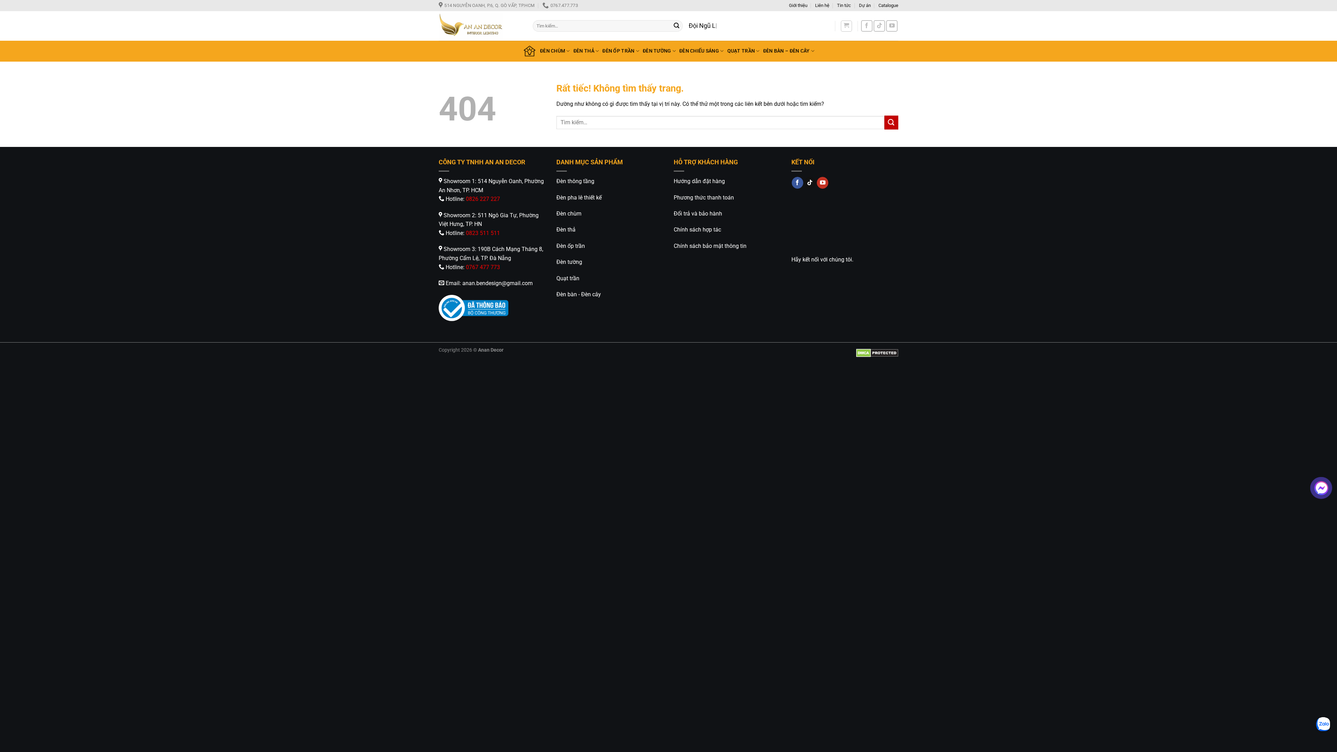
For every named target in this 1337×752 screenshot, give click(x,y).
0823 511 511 (483, 233)
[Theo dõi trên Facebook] (867, 26)
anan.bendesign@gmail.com (497, 283)
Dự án (865, 5)
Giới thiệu (798, 5)
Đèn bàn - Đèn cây (578, 294)
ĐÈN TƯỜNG (657, 51)
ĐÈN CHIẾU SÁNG (699, 51)
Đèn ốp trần (570, 246)
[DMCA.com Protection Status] (877, 352)
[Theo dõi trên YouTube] (892, 26)
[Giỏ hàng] (846, 26)
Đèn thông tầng (575, 181)
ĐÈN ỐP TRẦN (618, 51)
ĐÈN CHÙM (552, 51)
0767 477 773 (483, 267)
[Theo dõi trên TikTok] (879, 26)
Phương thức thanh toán (704, 197)
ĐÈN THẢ (583, 51)
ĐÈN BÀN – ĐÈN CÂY (786, 51)
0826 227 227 (483, 199)
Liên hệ (822, 5)
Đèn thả (566, 229)
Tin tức (844, 5)
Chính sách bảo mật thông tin (710, 246)
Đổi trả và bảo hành (698, 213)
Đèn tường (569, 262)
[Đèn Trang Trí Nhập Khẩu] (480, 26)
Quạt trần (567, 278)
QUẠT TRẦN (741, 51)
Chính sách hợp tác (697, 229)
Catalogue (888, 5)
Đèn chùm (568, 213)
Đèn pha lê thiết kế (579, 197)
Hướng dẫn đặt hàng (699, 181)
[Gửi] (676, 26)
